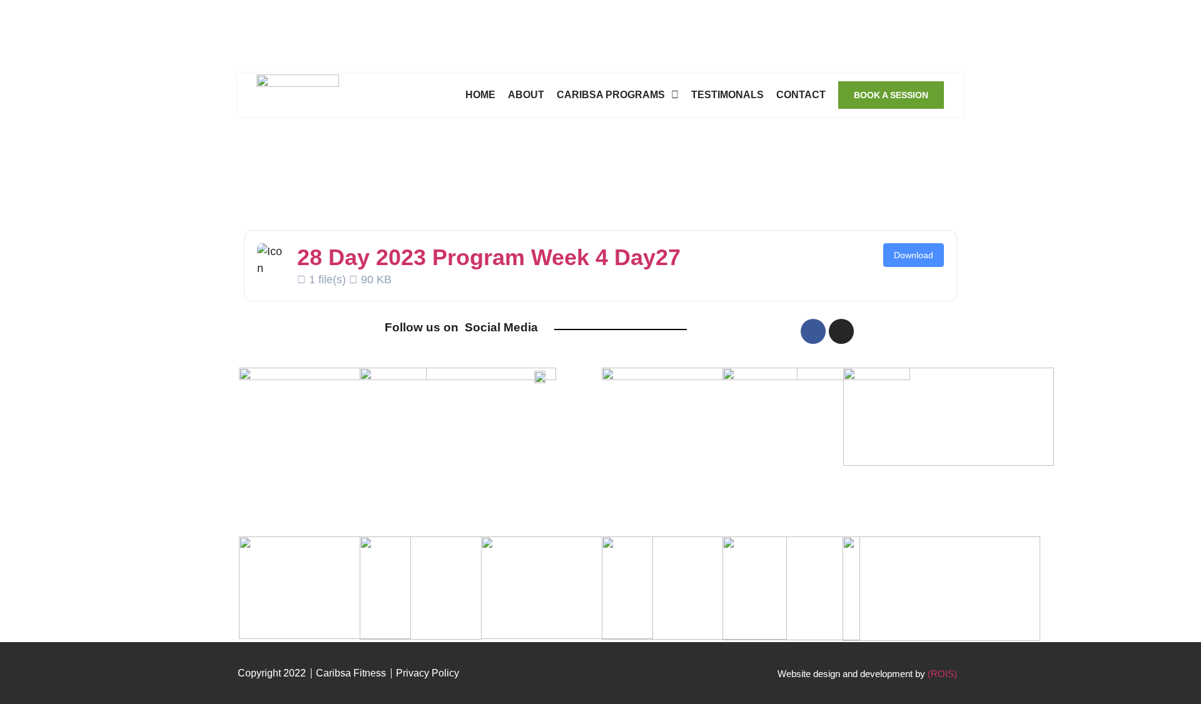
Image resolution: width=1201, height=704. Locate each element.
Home (480, 94)
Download (913, 255)
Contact (801, 94)
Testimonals (727, 94)
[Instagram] (841, 331)
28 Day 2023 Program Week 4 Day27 (489, 257)
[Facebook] (813, 331)
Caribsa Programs (611, 94)
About (526, 94)
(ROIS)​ (942, 673)
